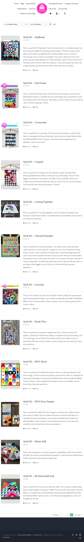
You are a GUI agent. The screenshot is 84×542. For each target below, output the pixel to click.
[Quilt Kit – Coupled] (10, 174)
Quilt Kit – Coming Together (38, 201)
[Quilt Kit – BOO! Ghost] (10, 374)
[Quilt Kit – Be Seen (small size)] (10, 489)
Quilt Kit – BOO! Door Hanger (38, 401)
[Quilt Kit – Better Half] (10, 452)
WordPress (6, 537)
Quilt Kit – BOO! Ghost (35, 361)
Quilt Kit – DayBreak (34, 37)
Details (36, 70)
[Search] (64, 13)
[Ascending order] (26, 24)
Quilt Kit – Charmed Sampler (38, 235)
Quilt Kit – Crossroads (34, 122)
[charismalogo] (42, 4)
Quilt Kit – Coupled (33, 161)
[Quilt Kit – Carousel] (10, 295)
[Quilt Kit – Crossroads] (10, 135)
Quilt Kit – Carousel (33, 284)
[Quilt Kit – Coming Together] (10, 209)
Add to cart (28, 70)
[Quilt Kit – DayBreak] (10, 50)
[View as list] (54, 24)
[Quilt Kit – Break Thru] (10, 332)
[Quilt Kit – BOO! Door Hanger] (10, 414)
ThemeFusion (37, 535)
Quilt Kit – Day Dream (34, 83)
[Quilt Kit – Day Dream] (10, 96)
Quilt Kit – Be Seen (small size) (38, 476)
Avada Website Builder (24, 535)
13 (75, 515)
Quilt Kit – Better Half (34, 441)
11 (68, 515)
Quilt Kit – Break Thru (34, 321)
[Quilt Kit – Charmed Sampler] (10, 245)
